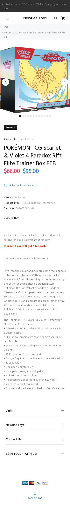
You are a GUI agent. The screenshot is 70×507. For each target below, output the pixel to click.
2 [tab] (23, 116)
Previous (5, 82)
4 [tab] (28, 116)
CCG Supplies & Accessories (38, 203)
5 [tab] (31, 116)
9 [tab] (42, 116)
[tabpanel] (35, 79)
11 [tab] (47, 116)
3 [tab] (25, 116)
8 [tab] (39, 116)
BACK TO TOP (35, 498)
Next (64, 82)
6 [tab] (34, 116)
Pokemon (20, 197)
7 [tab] (36, 116)
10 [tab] (45, 116)
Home (5, 27)
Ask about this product (22, 185)
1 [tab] (20, 116)
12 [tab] (50, 116)
